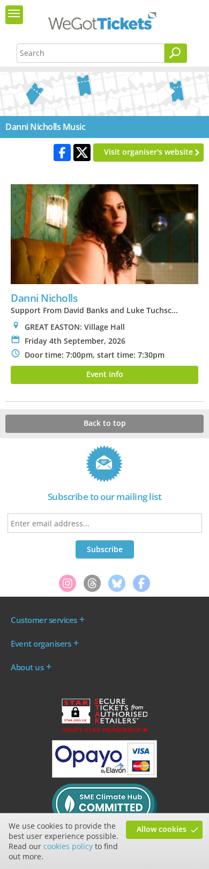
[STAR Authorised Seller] (104, 731)
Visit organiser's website (148, 152)
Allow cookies (161, 829)
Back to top (105, 423)
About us (27, 667)
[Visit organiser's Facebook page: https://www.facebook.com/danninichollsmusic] (62, 152)
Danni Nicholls (44, 298)
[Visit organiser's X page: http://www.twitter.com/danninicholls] (82, 152)
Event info (104, 374)
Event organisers (41, 643)
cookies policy (68, 846)
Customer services (44, 619)
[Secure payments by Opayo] (104, 775)
